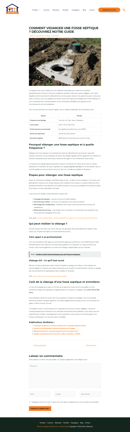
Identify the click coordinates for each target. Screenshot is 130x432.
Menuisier (56, 9)
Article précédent (39, 345)
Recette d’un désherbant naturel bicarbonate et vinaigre (54, 328)
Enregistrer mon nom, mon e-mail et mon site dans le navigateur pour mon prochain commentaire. (65, 401)
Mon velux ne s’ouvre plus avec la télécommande (50, 276)
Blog (84, 9)
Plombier (65, 9)
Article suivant (92, 345)
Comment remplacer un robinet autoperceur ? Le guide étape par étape (60, 325)
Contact (92, 9)
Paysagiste (76, 9)
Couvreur (46, 9)
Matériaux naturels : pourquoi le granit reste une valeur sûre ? (56, 331)
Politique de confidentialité (59, 426)
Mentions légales (43, 426)
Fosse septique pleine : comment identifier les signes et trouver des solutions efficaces (67, 217)
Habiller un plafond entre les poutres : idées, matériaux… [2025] (57, 333)
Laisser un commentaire (37, 35)
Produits (35, 9)
